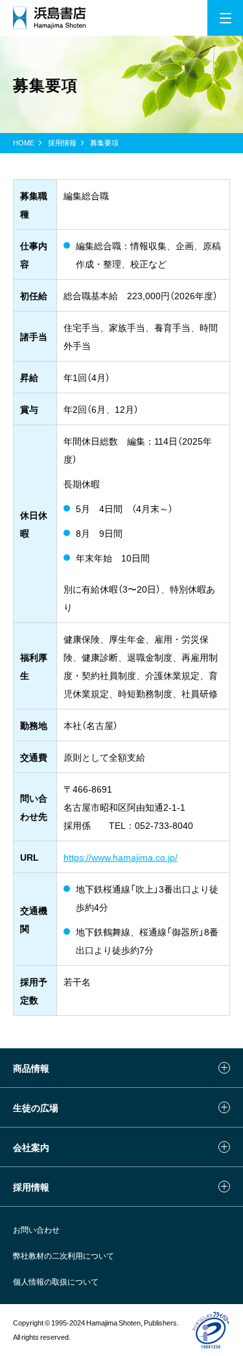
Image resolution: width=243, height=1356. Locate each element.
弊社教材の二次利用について (63, 1255)
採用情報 (62, 142)
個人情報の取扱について (55, 1281)
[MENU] (225, 18)
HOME (23, 142)
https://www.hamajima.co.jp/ (121, 856)
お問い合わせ (36, 1229)
